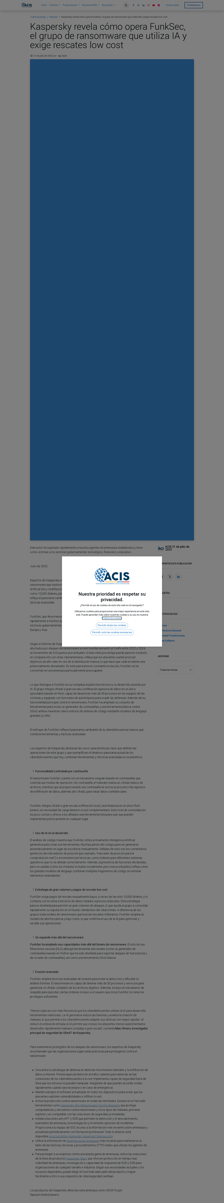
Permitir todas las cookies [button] (112, 625)
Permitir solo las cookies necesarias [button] (112, 632)
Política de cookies (111, 618)
